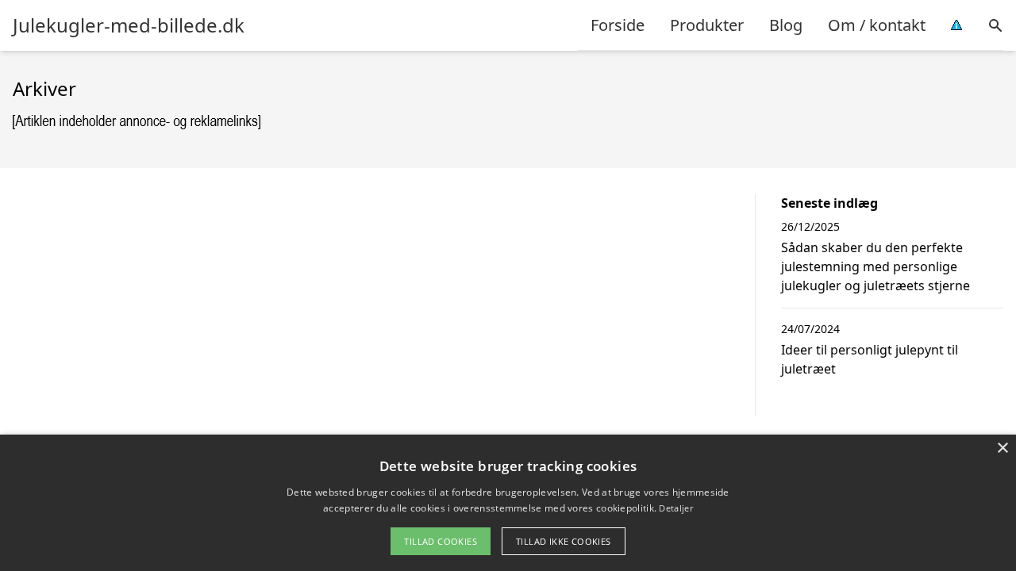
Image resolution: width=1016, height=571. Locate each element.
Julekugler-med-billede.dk (128, 25)
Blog (785, 25)
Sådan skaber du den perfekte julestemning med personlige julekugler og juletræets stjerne (875, 266)
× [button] (1002, 448)
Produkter (707, 25)
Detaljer (675, 508)
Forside (618, 25)
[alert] (508, 503)
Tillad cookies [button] (440, 541)
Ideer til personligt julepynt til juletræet (869, 359)
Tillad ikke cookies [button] (563, 541)
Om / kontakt (877, 25)
